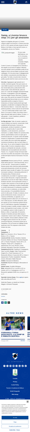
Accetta (15, 417)
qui (21, 277)
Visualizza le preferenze (15, 426)
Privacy (18, 429)
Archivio (3, 296)
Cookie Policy (12, 429)
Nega (15, 422)
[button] (27, 401)
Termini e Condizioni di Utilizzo (15, 388)
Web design (15, 394)
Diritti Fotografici (15, 391)
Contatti (15, 378)
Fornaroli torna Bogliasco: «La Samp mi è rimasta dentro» (12, 334)
